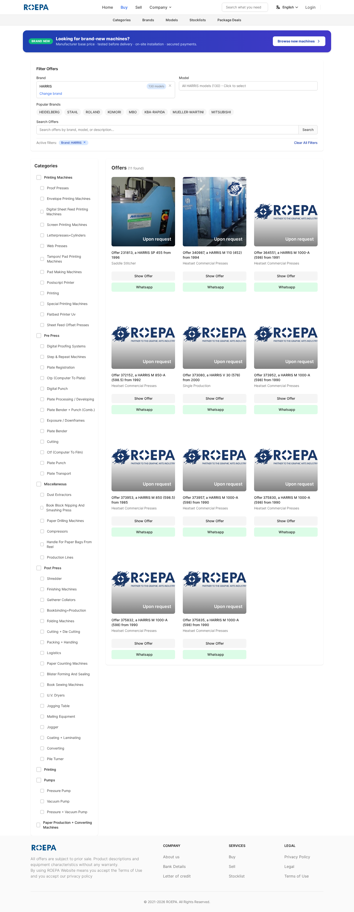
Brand (41, 78)
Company (158, 7)
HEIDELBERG (49, 112)
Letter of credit (177, 876)
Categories (122, 20)
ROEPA (171, 902)
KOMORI (114, 112)
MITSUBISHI (221, 112)
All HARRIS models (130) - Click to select (214, 86)
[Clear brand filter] (170, 86)
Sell (138, 7)
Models (172, 20)
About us (171, 856)
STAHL (72, 112)
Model (184, 78)
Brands (148, 20)
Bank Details (174, 866)
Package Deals (229, 20)
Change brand (50, 93)
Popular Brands (48, 104)
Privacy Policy (297, 856)
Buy (124, 7)
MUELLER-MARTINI (188, 112)
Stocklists (198, 20)
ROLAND (93, 112)
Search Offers (47, 122)
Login (310, 7)
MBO (133, 112)
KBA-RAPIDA (154, 112)
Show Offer (143, 276)
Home (107, 7)
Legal (289, 866)
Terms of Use (296, 876)
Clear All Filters (306, 143)
